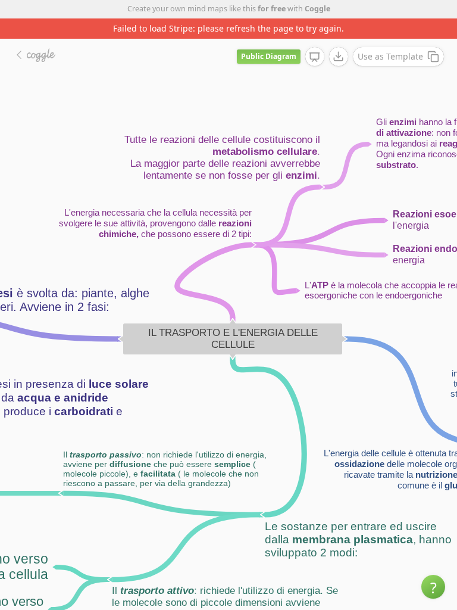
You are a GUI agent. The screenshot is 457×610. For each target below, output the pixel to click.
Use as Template (390, 56)
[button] (433, 587)
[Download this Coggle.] (338, 56)
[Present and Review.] (314, 57)
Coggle (317, 9)
